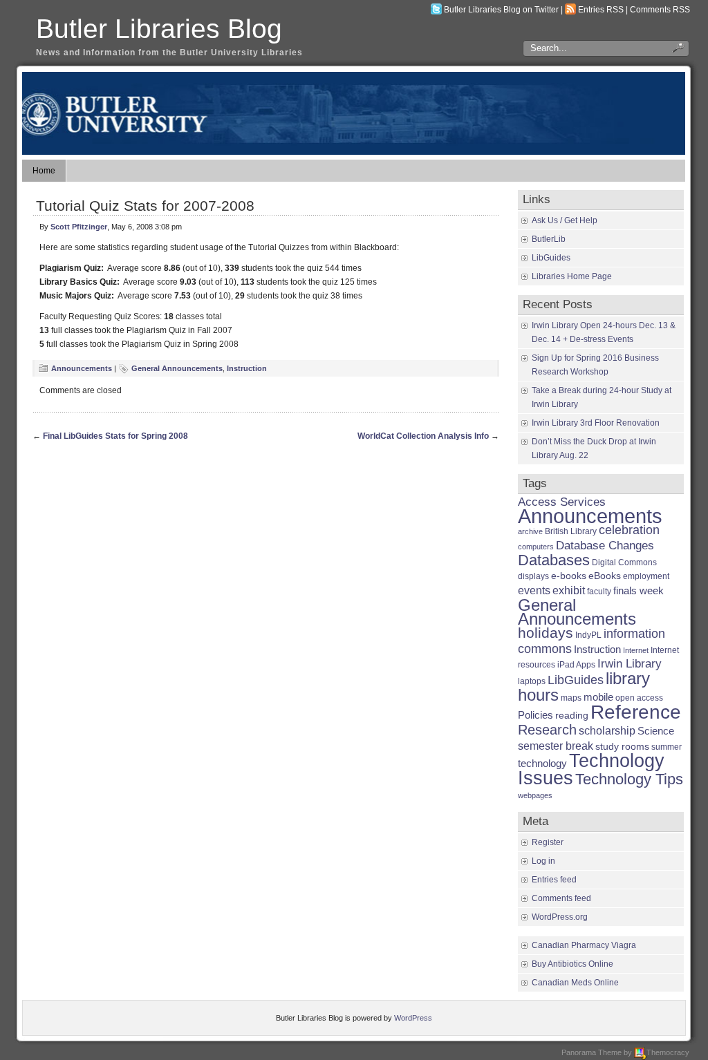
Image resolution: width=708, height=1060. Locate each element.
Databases (554, 560)
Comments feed (561, 898)
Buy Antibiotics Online (572, 964)
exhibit (568, 590)
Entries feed (554, 879)
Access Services (562, 502)
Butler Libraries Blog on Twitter (501, 10)
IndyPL (588, 635)
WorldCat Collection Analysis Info (423, 436)
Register (547, 842)
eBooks (604, 576)
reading (571, 715)
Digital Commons (624, 562)
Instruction (247, 368)
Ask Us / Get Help (564, 220)
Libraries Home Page (572, 276)
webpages (535, 795)
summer (666, 747)
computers (536, 546)
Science (655, 731)
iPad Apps (576, 665)
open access (639, 698)
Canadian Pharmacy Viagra (584, 945)
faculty (599, 591)
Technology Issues (591, 769)
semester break (555, 745)
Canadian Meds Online (575, 982)
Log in (543, 861)
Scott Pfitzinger (78, 227)
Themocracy (667, 1052)
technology (542, 763)
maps (571, 698)
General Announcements (177, 368)
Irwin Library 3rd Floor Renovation (596, 423)
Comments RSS (660, 10)
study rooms (622, 746)
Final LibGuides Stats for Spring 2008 (115, 436)
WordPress (413, 1018)
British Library (571, 531)
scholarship (607, 730)
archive (530, 531)
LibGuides (551, 258)
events (534, 590)
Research (547, 729)
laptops (532, 681)
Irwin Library (629, 663)
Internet (636, 650)
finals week (638, 590)
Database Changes (605, 545)
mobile (598, 697)
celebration (629, 530)
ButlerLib (549, 239)
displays (533, 576)
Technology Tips (629, 779)
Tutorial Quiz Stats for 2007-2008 (145, 206)
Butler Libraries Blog (159, 29)
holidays (545, 633)
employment (646, 576)
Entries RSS (601, 10)
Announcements (81, 368)
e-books (568, 576)
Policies (535, 715)
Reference (635, 712)
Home (43, 171)
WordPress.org (560, 917)
